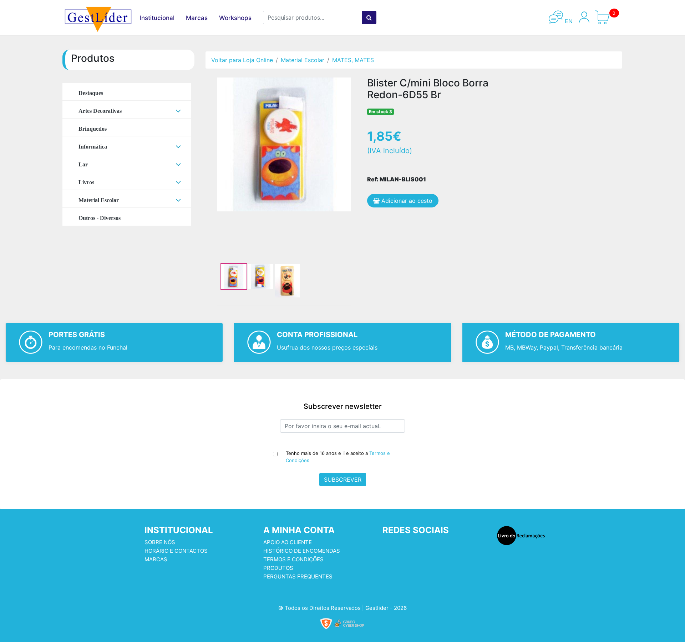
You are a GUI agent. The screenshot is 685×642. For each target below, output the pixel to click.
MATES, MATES (353, 60)
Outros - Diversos (99, 218)
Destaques (90, 93)
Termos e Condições (293, 559)
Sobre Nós (159, 542)
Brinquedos (92, 129)
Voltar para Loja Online (242, 60)
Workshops (235, 17)
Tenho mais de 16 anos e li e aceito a (338, 456)
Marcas (197, 17)
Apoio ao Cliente (287, 542)
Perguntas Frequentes (298, 576)
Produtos (278, 568)
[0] (608, 21)
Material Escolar (302, 60)
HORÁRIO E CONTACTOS (176, 550)
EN (568, 21)
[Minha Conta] (584, 21)
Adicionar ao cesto (406, 200)
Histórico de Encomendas (301, 550)
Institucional (156, 17)
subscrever (342, 479)
